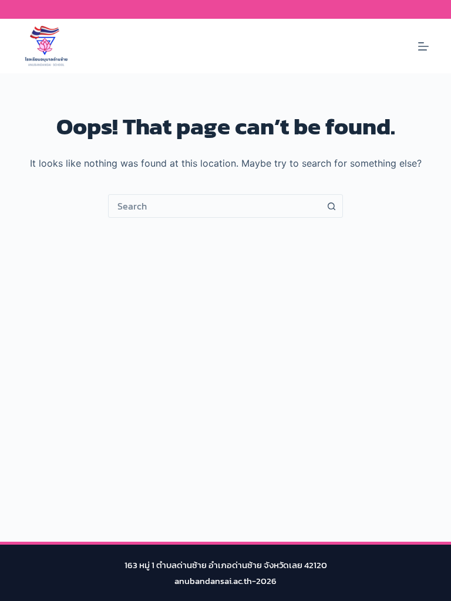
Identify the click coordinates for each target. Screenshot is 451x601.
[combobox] (214, 206)
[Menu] (423, 46)
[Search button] (331, 206)
